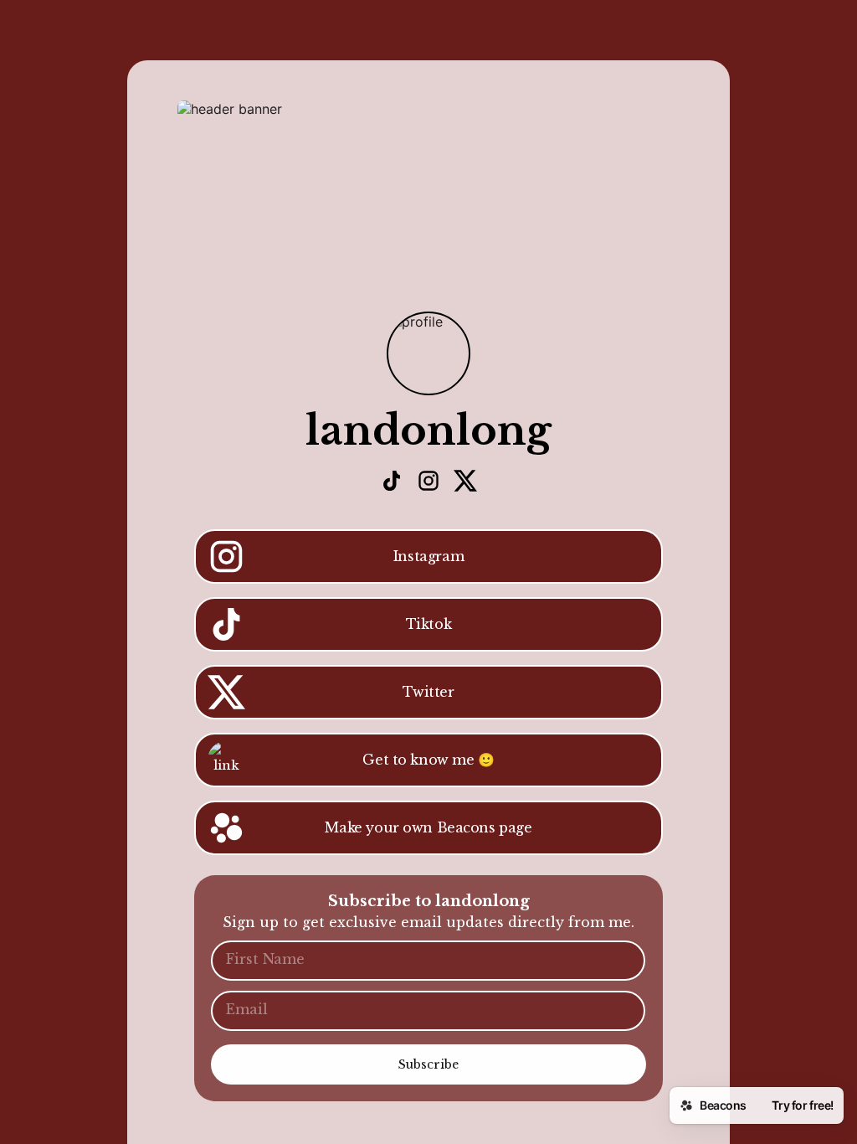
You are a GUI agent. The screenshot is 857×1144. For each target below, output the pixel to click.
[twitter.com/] (465, 482)
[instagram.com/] (428, 482)
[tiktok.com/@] (391, 482)
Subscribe (428, 1064)
